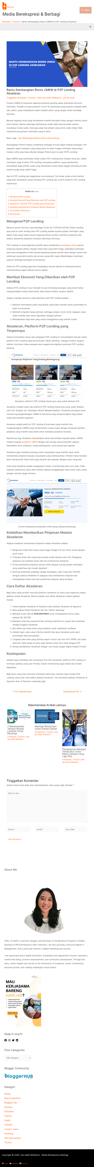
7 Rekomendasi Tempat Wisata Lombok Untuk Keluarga (15, 730)
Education (9, 1111)
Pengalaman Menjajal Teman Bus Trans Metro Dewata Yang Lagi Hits (74, 753)
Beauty (7, 1093)
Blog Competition (12, 1098)
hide (36, 191)
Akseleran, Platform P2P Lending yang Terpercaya (31, 203)
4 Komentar (66, 759)
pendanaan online (68, 245)
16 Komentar (40, 732)
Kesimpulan (14, 214)
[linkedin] (17, 1040)
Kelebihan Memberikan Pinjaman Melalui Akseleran (31, 207)
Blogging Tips (10, 1102)
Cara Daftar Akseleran (19, 210)
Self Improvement (12, 1138)
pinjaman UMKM (29, 442)
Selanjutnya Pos (72, 691)
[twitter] (13, 1040)
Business (8, 1107)
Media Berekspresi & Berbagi (31, 14)
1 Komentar (11, 737)
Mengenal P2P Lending (19, 196)
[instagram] (9, 1040)
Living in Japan (11, 1129)
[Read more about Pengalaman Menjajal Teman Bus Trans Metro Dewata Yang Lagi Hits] (74, 727)
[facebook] (6, 1040)
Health (7, 1120)
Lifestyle (8, 1124)
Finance (8, 1116)
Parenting (8, 1133)
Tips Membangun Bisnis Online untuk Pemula (38, 138)
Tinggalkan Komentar (16, 98)
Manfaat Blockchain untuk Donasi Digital (46, 727)
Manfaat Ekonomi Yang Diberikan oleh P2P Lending (32, 200)
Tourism (31, 98)
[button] (90, 27)
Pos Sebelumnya (21, 691)
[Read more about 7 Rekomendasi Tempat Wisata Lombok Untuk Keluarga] (19, 716)
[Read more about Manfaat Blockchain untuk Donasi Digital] (47, 716)
